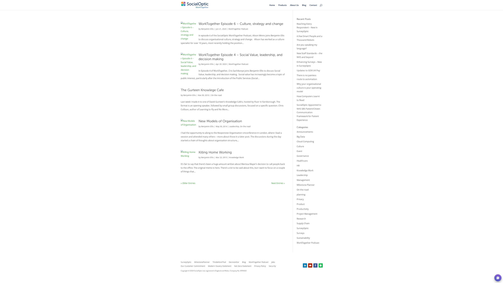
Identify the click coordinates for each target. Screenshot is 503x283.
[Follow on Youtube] (310, 265)
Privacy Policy (260, 266)
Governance (303, 155)
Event (299, 151)
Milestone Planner (306, 184)
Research (301, 218)
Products (282, 5)
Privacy (300, 199)
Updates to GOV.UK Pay (308, 70)
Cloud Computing (305, 141)
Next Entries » (278, 183)
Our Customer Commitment (193, 266)
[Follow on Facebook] (315, 265)
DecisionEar (234, 262)
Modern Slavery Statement (219, 266)
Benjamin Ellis (207, 29)
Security (272, 266)
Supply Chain (303, 223)
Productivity (303, 209)
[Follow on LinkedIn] (305, 265)
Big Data (301, 136)
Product (301, 204)
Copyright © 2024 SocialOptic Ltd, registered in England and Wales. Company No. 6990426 (214, 271)
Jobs (273, 262)
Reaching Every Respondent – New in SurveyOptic (307, 27)
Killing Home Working (215, 152)
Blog (304, 5)
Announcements (305, 131)
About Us (294, 5)
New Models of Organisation (220, 121)
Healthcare (302, 160)
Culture (300, 146)
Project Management (307, 213)
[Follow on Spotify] (321, 265)
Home (272, 5)
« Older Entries (188, 183)
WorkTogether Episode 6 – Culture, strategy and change (241, 24)
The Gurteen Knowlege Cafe (202, 90)
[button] (498, 278)
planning (301, 194)
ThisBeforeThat (219, 262)
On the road (216, 95)
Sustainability (303, 237)
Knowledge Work (236, 157)
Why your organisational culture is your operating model (309, 88)
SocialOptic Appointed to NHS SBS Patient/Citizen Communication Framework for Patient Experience (309, 112)
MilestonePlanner (202, 262)
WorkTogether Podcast (238, 29)
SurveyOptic (303, 228)
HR (298, 165)
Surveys (300, 233)
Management (303, 180)
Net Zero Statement (242, 266)
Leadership (234, 126)
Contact (313, 5)
